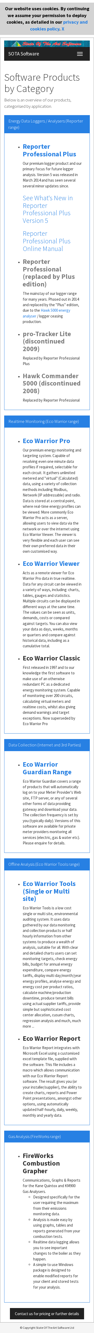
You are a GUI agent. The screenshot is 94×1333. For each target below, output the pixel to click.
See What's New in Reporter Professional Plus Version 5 (48, 209)
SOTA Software (23, 53)
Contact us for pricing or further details (47, 1313)
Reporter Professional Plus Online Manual (46, 241)
